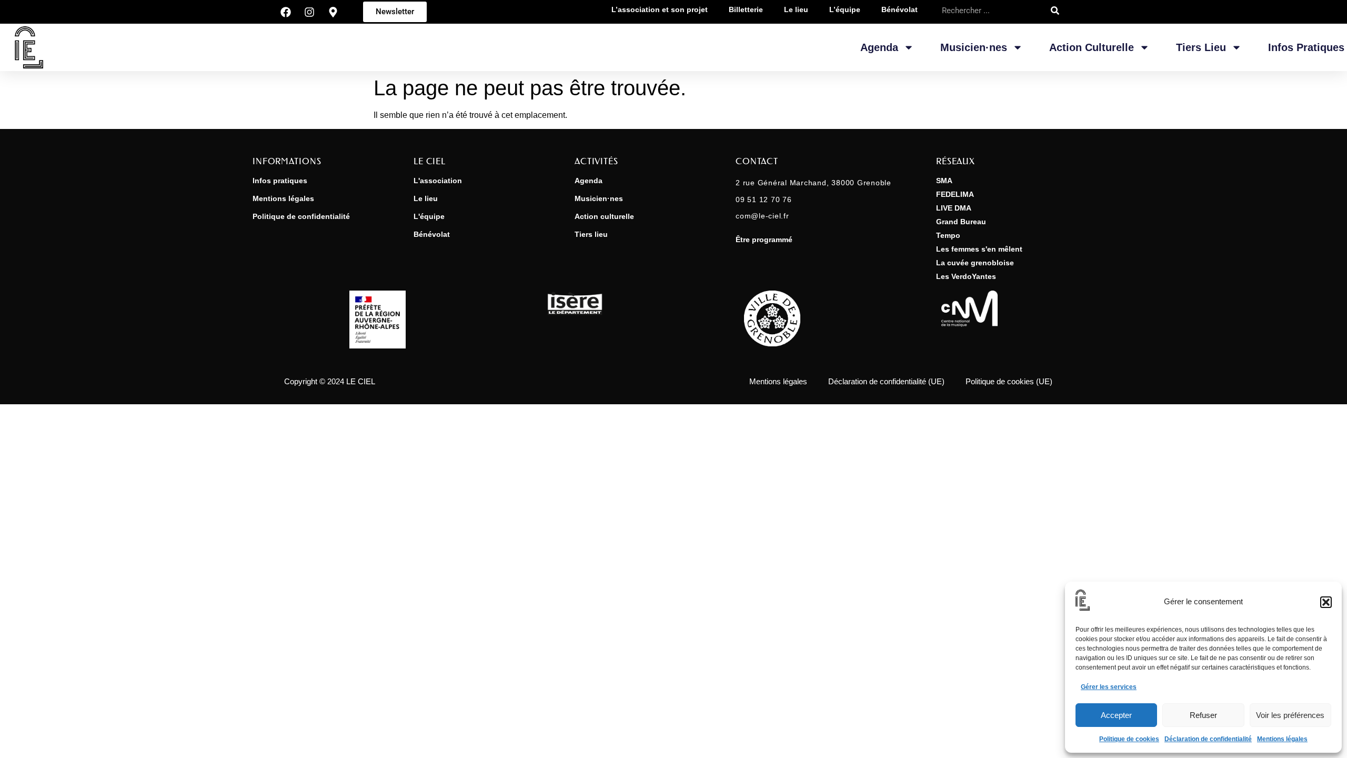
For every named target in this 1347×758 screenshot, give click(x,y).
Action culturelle (604, 216)
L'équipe (429, 216)
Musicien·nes (973, 47)
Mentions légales (1282, 739)
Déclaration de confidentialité (1208, 739)
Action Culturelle (1091, 47)
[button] (1326, 602)
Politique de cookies (1129, 739)
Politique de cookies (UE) (1009, 381)
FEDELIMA (955, 194)
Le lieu (426, 198)
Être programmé (764, 239)
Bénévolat (432, 234)
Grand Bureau (961, 221)
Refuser (1203, 715)
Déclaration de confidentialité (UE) (886, 381)
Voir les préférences (1290, 715)
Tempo (948, 235)
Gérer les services (1109, 687)
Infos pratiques (1306, 47)
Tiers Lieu (1201, 47)
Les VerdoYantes (966, 276)
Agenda (879, 47)
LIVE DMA (953, 208)
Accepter (1116, 715)
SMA (944, 180)
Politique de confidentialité (301, 216)
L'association (438, 180)
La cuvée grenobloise (975, 262)
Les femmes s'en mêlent (979, 249)
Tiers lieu (591, 234)
